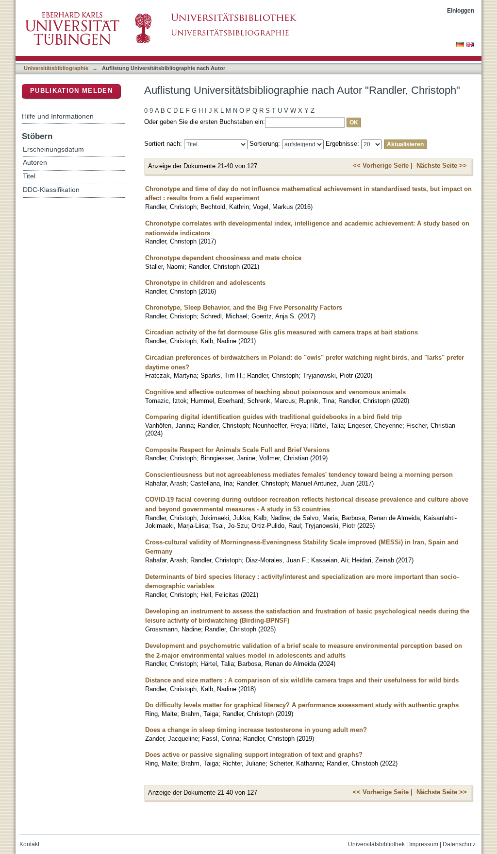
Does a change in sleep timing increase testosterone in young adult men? (256, 729)
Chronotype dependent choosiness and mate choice (223, 257)
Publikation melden (71, 90)
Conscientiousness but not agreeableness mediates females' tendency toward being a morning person (299, 474)
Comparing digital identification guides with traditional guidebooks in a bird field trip (273, 416)
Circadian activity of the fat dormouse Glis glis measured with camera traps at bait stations (281, 332)
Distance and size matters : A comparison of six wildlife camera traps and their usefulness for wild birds (302, 680)
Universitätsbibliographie (56, 68)
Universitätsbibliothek (376, 844)
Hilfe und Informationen (58, 116)
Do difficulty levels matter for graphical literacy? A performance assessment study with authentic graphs (302, 705)
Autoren (35, 162)
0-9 (148, 110)
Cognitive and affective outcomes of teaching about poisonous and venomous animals (275, 392)
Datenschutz (459, 844)
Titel (29, 176)
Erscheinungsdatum (53, 149)
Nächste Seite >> (441, 165)
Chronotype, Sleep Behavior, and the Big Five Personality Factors (243, 307)
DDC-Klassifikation (51, 189)
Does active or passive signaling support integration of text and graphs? (254, 754)
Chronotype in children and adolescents (205, 282)
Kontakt (29, 844)
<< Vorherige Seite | (383, 165)
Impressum (423, 844)
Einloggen (460, 10)
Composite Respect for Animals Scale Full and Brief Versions (237, 449)
